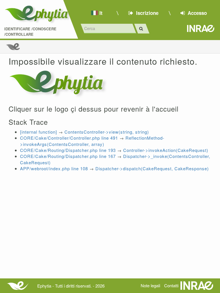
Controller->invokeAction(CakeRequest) (165, 150)
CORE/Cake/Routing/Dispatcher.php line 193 (68, 150)
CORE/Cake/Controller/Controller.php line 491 (69, 138)
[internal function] (38, 132)
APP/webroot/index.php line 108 (54, 168)
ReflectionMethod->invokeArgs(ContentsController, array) (92, 141)
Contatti (171, 285)
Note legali (150, 285)
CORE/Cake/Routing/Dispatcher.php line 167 (68, 156)
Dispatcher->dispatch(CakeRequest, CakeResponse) (152, 168)
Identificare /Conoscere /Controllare (30, 31)
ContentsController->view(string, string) (106, 132)
